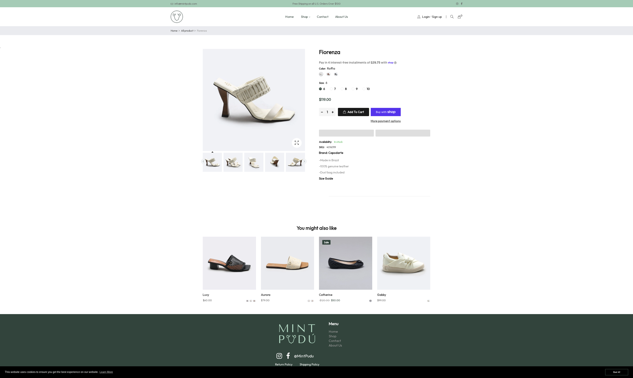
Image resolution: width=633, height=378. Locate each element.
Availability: (325, 141)
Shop (332, 336)
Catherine (325, 295)
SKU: (321, 147)
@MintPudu (304, 356)
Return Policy (284, 364)
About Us (335, 345)
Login (426, 16)
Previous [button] (203, 161)
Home (333, 331)
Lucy (206, 295)
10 (368, 89)
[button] (346, 133)
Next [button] (304, 161)
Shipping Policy (309, 364)
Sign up (437, 16)
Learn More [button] (106, 372)
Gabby (381, 295)
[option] (212, 162)
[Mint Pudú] (177, 17)
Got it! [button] (616, 372)
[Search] (452, 16)
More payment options (386, 121)
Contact (335, 340)
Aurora (265, 295)
